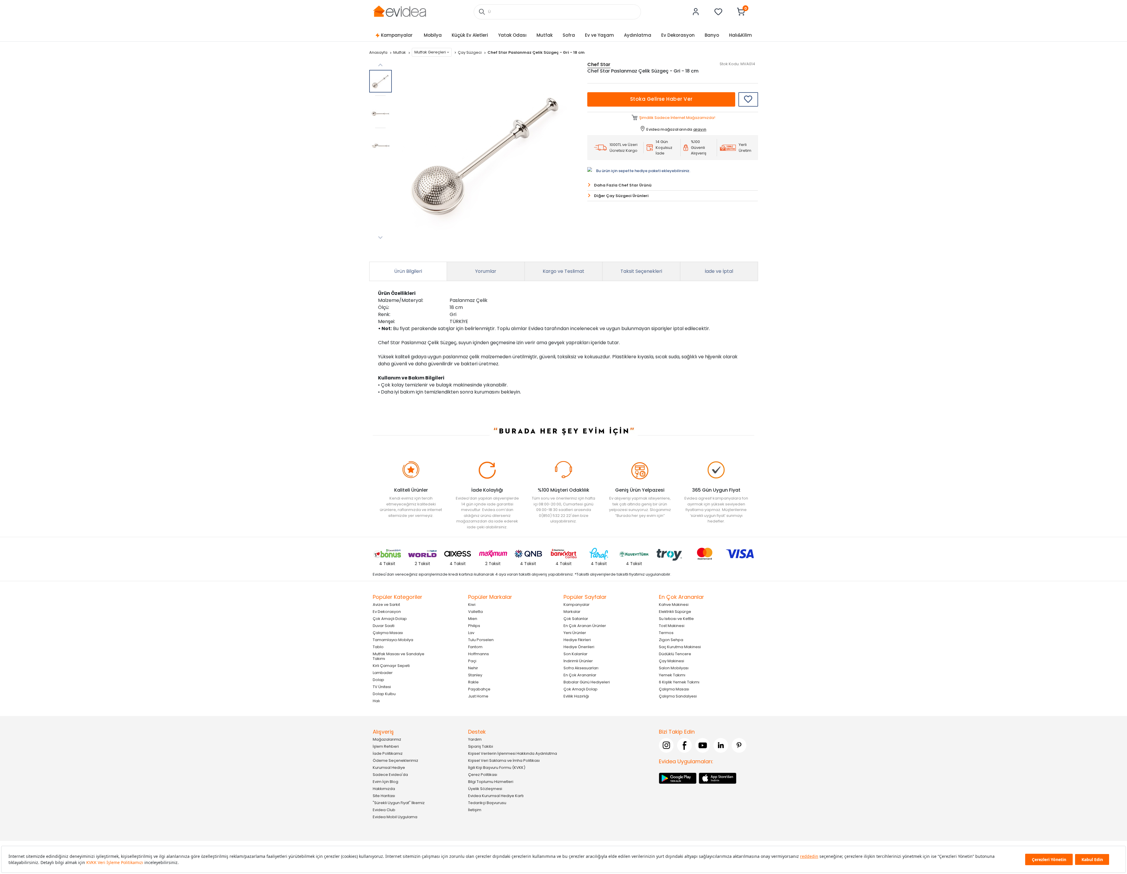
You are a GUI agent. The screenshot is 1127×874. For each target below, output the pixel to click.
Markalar (572, 611)
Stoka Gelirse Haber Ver (661, 98)
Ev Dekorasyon (678, 35)
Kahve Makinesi (674, 604)
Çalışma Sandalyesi (678, 696)
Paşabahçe (479, 689)
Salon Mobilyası (674, 668)
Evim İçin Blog (385, 781)
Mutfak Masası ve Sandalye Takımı (398, 656)
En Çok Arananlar (580, 675)
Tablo (378, 647)
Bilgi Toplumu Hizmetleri (490, 781)
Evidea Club (384, 810)
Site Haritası (384, 796)
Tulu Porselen (481, 640)
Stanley (475, 675)
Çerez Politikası (482, 774)
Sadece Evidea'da (390, 774)
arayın (699, 129)
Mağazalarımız (387, 739)
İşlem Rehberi (386, 746)
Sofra (569, 35)
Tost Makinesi (671, 625)
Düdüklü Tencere (675, 654)
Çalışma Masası (388, 633)
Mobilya (433, 35)
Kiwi (471, 604)
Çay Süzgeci (470, 52)
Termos (666, 633)
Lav (471, 633)
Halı (376, 701)
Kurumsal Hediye (389, 767)
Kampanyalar (397, 35)
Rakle (473, 682)
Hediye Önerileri (579, 647)
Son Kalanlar (576, 654)
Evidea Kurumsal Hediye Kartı (496, 796)
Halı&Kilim (740, 35)
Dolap (378, 680)
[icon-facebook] (684, 745)
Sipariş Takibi (480, 746)
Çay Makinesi (671, 661)
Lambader (383, 672)
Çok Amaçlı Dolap (390, 618)
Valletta (475, 611)
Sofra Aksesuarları (581, 668)
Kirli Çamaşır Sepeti (391, 665)
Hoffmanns (478, 654)
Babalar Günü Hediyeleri (587, 682)
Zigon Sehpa (671, 640)
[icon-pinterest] (739, 745)
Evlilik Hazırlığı (576, 696)
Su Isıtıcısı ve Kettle (676, 618)
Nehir (473, 668)
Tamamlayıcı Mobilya (393, 640)
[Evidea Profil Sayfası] (695, 11)
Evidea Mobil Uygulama (395, 817)
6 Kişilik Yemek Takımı (679, 682)
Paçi (472, 661)
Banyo (712, 35)
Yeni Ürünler (575, 633)
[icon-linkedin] (720, 745)
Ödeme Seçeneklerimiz (395, 760)
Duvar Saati (383, 625)
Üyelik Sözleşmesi (485, 788)
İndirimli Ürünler (578, 661)
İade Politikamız (388, 753)
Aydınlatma (637, 35)
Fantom (475, 647)
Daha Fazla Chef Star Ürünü (623, 185)
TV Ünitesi (382, 687)
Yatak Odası (512, 35)
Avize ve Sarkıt (386, 604)
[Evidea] (399, 11)
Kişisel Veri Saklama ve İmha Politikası (504, 760)
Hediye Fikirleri (577, 640)
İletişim (474, 810)
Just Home (478, 696)
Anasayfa (378, 52)
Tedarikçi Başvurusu (487, 803)
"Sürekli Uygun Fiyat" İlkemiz (399, 803)
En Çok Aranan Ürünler (585, 625)
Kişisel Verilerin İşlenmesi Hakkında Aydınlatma (512, 753)
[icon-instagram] (666, 745)
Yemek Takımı (672, 675)
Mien (472, 618)
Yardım (475, 739)
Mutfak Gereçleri (430, 52)
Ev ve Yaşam (599, 35)
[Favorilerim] (718, 11)
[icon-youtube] (702, 745)
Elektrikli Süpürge (675, 611)
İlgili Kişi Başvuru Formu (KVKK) (496, 767)
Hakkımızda (384, 788)
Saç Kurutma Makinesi (680, 647)
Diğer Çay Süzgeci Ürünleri (621, 196)
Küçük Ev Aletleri (470, 35)
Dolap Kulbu (384, 694)
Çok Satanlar (576, 618)
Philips (474, 625)
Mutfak (544, 35)
